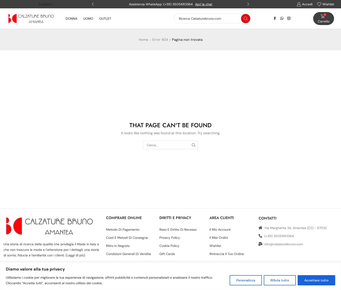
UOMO (88, 18)
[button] (92, 4)
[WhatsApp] (281, 18)
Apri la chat (203, 4)
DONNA (71, 18)
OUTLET (105, 18)
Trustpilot (45, 4)
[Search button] (245, 18)
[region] (170, 276)
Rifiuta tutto (279, 280)
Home (143, 39)
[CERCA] (193, 145)
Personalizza (245, 280)
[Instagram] (288, 18)
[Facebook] (275, 18)
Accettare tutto (316, 280)
